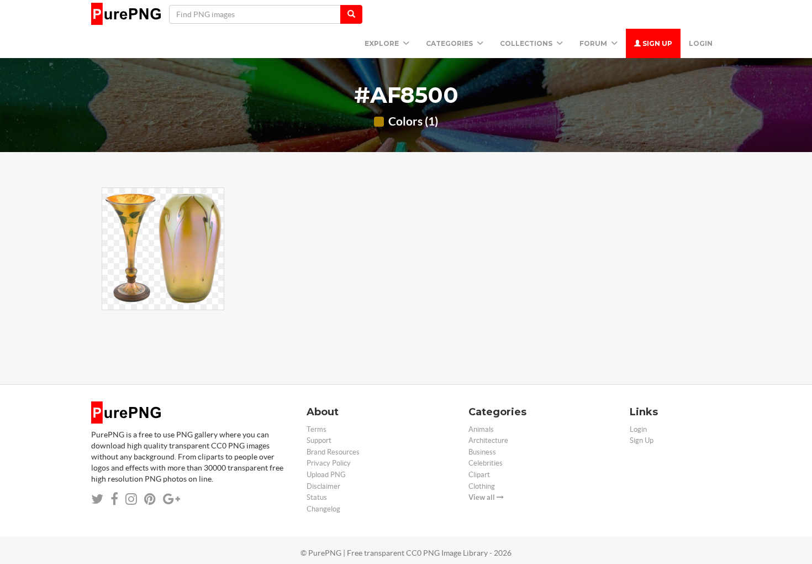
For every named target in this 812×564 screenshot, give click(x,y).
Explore (382, 43)
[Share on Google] (171, 499)
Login (701, 43)
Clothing (481, 486)
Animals (481, 429)
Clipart (479, 475)
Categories (450, 43)
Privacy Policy (329, 463)
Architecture (488, 440)
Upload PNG (326, 475)
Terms (316, 429)
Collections (527, 43)
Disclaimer (323, 486)
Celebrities (485, 463)
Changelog (323, 509)
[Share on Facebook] (114, 499)
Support (319, 440)
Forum (594, 43)
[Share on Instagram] (131, 499)
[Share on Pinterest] (150, 499)
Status (317, 497)
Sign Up (656, 43)
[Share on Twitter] (97, 499)
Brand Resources (333, 452)
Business (482, 452)
